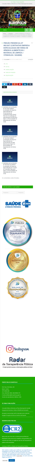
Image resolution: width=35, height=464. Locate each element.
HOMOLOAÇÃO (9, 69)
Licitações (30, 59)
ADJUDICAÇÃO (9, 75)
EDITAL (7, 66)
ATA (6, 64)
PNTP (9, 446)
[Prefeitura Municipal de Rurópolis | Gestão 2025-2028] (17, 17)
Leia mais (19, 456)
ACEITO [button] (12, 460)
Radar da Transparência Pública (20, 446)
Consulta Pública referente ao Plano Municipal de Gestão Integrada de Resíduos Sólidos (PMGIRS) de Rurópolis (18, 3)
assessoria (13, 438)
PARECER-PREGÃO (10, 72)
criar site (12, 436)
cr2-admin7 (7, 59)
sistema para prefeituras (22, 436)
